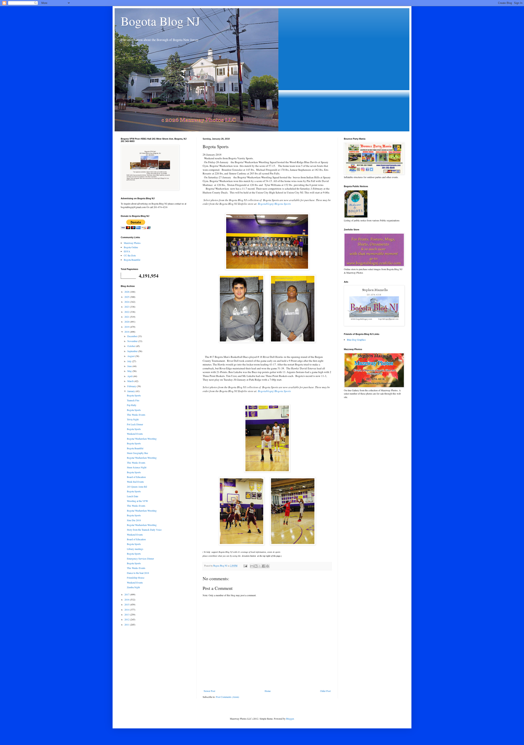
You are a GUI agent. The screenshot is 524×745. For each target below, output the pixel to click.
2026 (127, 291)
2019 (127, 326)
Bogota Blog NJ (160, 21)
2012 (127, 619)
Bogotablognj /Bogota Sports (275, 204)
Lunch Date (132, 496)
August (131, 356)
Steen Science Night (136, 467)
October (131, 346)
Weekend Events (135, 433)
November (132, 341)
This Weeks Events (136, 414)
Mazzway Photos (132, 243)
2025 (127, 296)
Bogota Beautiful (132, 259)
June (129, 366)
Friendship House (135, 577)
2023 (127, 306)
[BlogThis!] (256, 566)
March (130, 381)
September (132, 351)
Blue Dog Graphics (356, 339)
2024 (127, 301)
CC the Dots (130, 255)
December (132, 336)
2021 (127, 316)
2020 (127, 321)
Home (268, 691)
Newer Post (209, 691)
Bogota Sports (134, 395)
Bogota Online (131, 247)
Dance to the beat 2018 (138, 572)
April (130, 376)
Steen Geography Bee (137, 453)
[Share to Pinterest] (267, 566)
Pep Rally (131, 405)
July (129, 361)
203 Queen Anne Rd (137, 486)
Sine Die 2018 (134, 520)
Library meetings (135, 549)
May (129, 371)
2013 (127, 614)
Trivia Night (133, 419)
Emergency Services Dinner (140, 558)
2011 (127, 624)
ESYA (127, 251)
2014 (127, 609)
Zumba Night (133, 587)
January (131, 391)
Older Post (325, 691)
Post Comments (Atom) (227, 696)
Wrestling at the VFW (137, 501)
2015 (127, 604)
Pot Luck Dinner (135, 424)
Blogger (290, 718)
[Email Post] (245, 565)
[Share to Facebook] (264, 566)
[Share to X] (260, 566)
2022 (127, 311)
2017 (127, 594)
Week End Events (135, 481)
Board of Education (136, 477)
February (132, 386)
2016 (127, 599)
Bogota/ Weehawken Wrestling (142, 438)
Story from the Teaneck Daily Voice (144, 529)
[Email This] (252, 566)
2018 (127, 331)
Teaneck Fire (133, 400)
